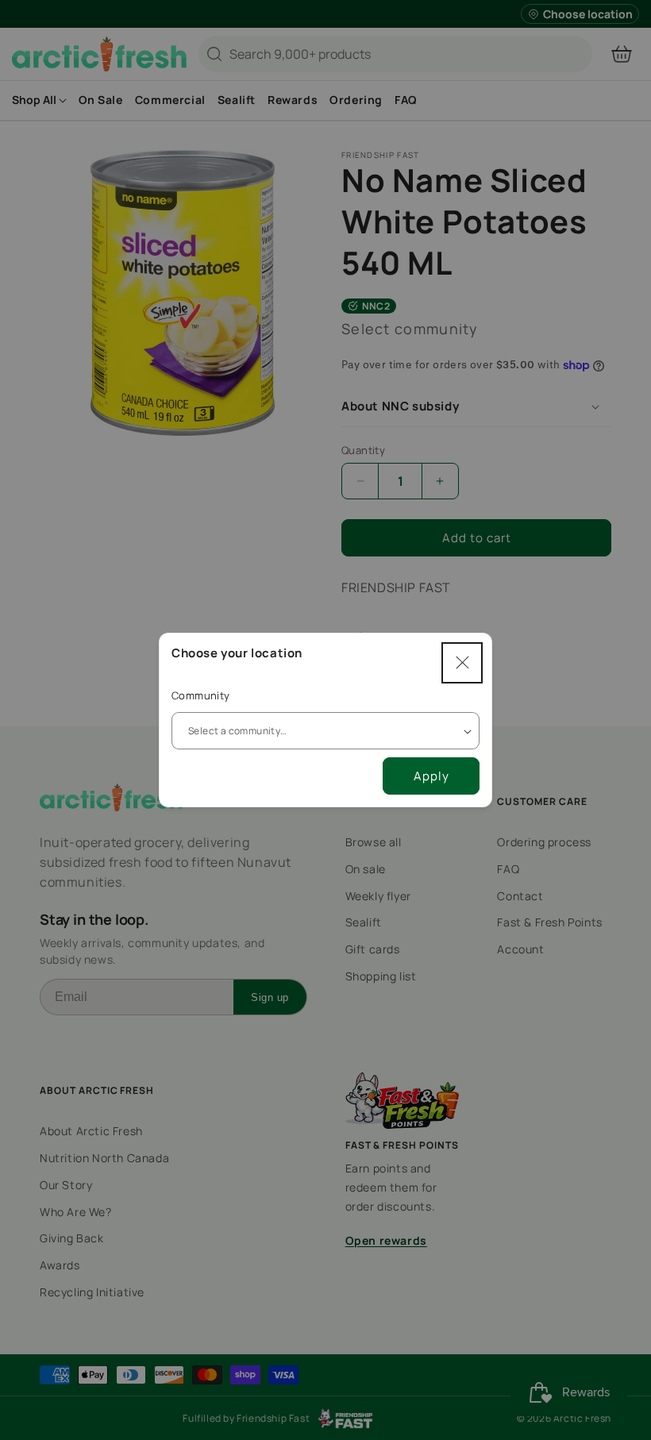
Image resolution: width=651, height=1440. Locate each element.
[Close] (462, 662)
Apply (431, 776)
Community (200, 695)
